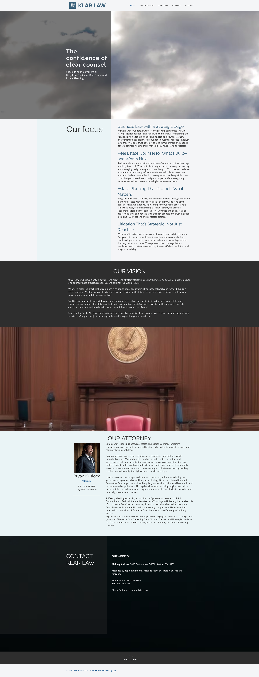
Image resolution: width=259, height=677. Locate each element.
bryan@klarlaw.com (87, 489)
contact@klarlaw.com (130, 580)
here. (146, 590)
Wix (114, 670)
